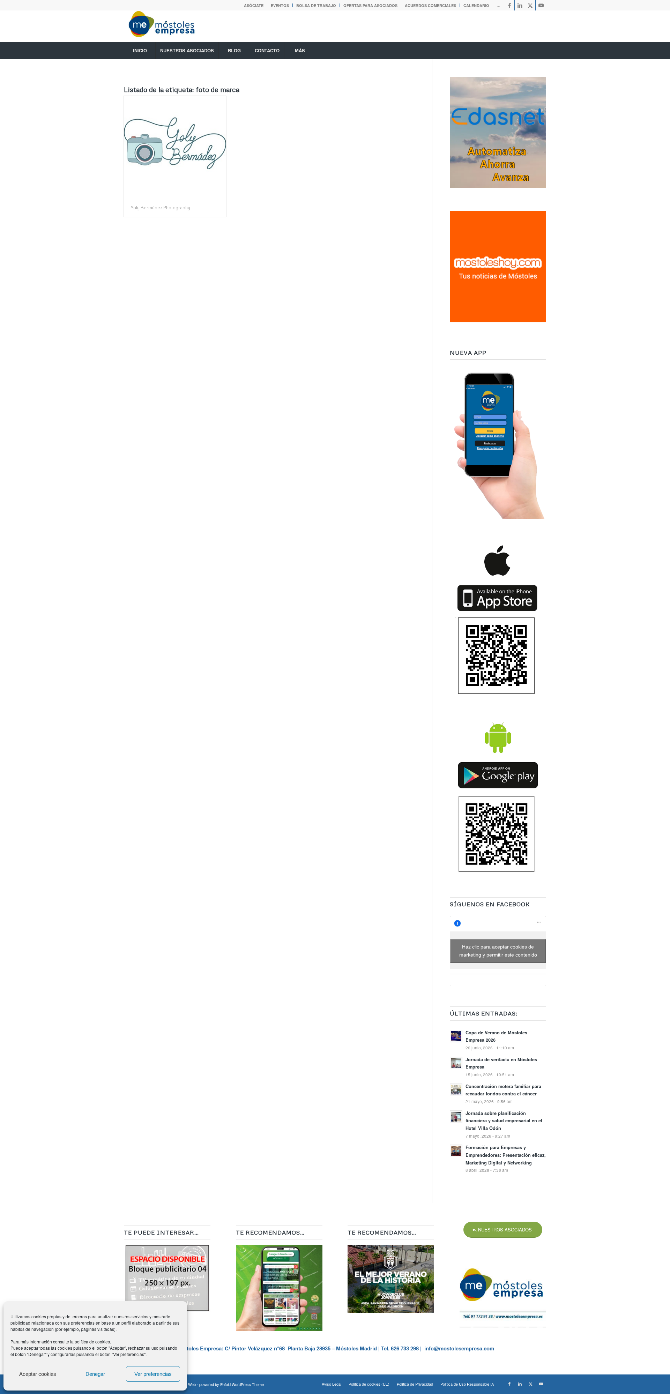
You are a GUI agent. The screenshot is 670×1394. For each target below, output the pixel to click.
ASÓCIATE (253, 5)
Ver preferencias (153, 1374)
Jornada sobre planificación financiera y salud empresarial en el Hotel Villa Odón (504, 1120)
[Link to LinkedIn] (520, 5)
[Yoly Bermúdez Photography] (175, 147)
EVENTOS (280, 5)
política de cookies (92, 1341)
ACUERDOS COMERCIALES (430, 5)
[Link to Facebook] (509, 5)
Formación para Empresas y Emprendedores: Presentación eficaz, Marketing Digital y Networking (506, 1155)
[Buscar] (530, 50)
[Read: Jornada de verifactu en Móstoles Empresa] (456, 1063)
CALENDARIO (476, 5)
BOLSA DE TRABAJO (316, 5)
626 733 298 (405, 1348)
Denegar (95, 1374)
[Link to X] (530, 5)
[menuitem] (253, 5)
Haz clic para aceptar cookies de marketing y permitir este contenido (498, 951)
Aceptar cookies (37, 1374)
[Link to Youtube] (541, 5)
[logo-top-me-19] (168, 26)
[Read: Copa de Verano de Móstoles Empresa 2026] (456, 1036)
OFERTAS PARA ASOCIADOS (370, 5)
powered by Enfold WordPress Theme (231, 1384)
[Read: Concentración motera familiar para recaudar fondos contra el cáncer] (456, 1090)
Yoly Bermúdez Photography (160, 207)
